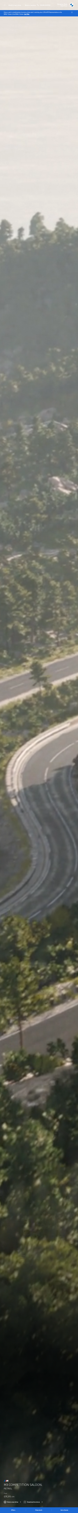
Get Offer (26, 14)
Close (72, 12)
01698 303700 (45, 5)
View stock (38, 1510)
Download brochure (33, 1502)
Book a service (30, 5)
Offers (13, 1510)
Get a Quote (64, 1510)
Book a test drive (15, 5)
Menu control (5, 5)
